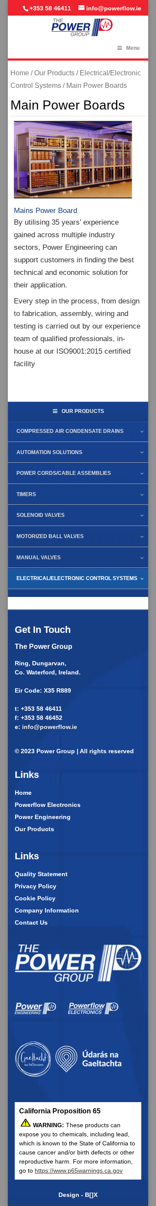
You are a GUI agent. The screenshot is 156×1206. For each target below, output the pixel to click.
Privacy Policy (35, 886)
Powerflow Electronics (48, 804)
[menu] (77, 161)
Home (19, 73)
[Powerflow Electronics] (93, 1012)
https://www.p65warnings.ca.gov (79, 1170)
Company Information (47, 910)
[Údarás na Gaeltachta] (68, 1075)
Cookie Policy (35, 898)
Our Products (54, 73)
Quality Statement (41, 874)
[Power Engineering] (35, 1012)
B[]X (91, 1194)
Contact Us (31, 922)
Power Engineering (43, 816)
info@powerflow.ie (49, 726)
